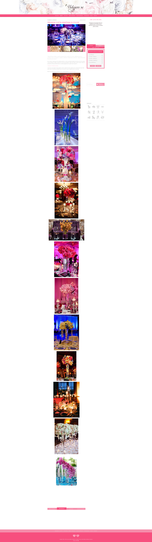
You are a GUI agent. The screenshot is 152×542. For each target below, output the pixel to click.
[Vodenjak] (98, 117)
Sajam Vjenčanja (79, 15)
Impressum (91, 539)
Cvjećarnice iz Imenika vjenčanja (52, 65)
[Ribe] (102, 117)
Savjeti (61, 15)
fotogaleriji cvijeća (72, 71)
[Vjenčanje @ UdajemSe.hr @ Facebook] (100, 2)
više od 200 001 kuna (92, 62)
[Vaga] (98, 112)
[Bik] (93, 107)
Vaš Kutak (66, 15)
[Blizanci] (98, 107)
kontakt (95, 15)
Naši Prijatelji (61, 508)
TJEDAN (95, 47)
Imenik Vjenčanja (72, 15)
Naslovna (57, 15)
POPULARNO (91, 45)
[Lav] (89, 112)
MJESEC (98, 47)
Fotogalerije (86, 15)
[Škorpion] (102, 112)
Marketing (87, 539)
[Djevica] (93, 112)
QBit (76, 540)
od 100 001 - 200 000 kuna (93, 60)
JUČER (93, 47)
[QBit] (78, 540)
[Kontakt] (77, 535)
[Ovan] (89, 107)
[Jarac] (93, 117)
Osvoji (91, 15)
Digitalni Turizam (79, 539)
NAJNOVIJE (100, 45)
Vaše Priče (71, 508)
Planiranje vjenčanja (52, 20)
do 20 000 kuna (91, 54)
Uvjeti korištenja (84, 539)
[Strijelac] (89, 117)
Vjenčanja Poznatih (80, 508)
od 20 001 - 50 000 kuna (92, 56)
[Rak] (102, 107)
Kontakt (95, 530)
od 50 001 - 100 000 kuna (93, 58)
